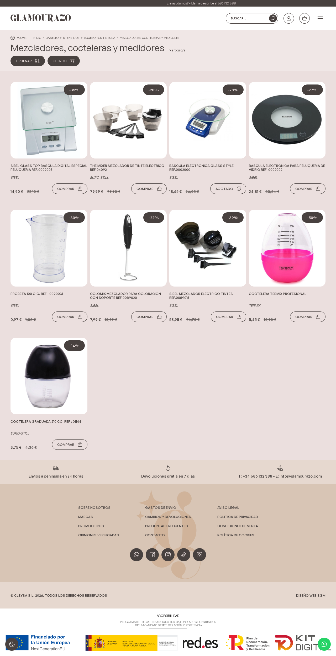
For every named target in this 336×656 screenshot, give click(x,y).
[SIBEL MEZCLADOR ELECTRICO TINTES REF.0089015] (207, 248)
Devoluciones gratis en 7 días (168, 476)
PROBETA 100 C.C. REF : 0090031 (36, 294)
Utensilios (71, 38)
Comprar (65, 189)
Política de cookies (235, 535)
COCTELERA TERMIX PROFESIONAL (277, 294)
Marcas (85, 517)
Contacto (155, 535)
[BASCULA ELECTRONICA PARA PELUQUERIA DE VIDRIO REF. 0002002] (287, 120)
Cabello (52, 38)
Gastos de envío (160, 507)
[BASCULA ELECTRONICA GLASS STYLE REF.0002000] (207, 120)
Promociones (91, 526)
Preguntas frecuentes (166, 526)
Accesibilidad (168, 616)
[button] (273, 18)
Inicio (37, 38)
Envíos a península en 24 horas (56, 476)
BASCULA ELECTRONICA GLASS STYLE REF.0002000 (201, 168)
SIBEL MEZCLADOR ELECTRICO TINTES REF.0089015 (201, 296)
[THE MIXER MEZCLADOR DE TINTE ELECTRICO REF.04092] (128, 120)
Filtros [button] (60, 61)
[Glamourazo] (40, 18)
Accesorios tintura (99, 38)
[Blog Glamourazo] (199, 554)
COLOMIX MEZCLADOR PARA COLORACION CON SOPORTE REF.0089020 (125, 296)
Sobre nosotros (94, 507)
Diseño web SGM (311, 595)
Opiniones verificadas (98, 535)
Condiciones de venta (237, 526)
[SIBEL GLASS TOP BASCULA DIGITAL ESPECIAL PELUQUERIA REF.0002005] (48, 120)
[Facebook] (152, 554)
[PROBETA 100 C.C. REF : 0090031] (48, 248)
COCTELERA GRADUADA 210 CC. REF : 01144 (45, 422)
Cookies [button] (11, 644)
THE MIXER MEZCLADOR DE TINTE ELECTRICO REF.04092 (127, 168)
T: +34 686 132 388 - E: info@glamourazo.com (280, 476)
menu (320, 18)
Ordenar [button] (24, 61)
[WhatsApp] (324, 644)
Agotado (224, 189)
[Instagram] (168, 554)
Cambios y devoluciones (168, 517)
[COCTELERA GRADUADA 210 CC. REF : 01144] (48, 376)
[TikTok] (183, 554)
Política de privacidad (237, 517)
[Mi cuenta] (289, 18)
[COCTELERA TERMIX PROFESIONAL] (287, 248)
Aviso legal (228, 507)
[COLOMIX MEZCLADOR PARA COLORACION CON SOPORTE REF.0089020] (128, 248)
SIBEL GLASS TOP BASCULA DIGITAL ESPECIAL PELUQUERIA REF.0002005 (48, 168)
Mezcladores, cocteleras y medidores (150, 38)
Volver (22, 38)
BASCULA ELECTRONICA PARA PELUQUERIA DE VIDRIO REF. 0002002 (287, 168)
